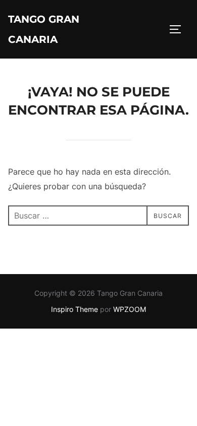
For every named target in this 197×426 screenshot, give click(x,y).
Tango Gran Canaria (43, 29)
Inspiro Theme (74, 309)
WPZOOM (129, 309)
